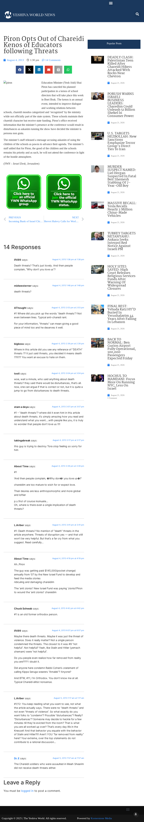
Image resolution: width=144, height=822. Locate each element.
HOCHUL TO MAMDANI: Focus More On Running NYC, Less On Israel (121, 382)
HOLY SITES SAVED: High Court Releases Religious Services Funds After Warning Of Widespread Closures (121, 277)
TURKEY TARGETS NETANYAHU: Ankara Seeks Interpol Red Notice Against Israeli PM (121, 241)
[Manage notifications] (136, 814)
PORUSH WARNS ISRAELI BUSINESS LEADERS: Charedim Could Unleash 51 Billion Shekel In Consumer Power (121, 105)
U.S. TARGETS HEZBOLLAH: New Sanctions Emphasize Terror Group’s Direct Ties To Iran (121, 141)
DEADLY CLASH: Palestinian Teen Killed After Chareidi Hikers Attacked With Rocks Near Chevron (120, 67)
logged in (27, 790)
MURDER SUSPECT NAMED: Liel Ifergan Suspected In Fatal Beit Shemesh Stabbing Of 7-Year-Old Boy (121, 176)
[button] (111, 3)
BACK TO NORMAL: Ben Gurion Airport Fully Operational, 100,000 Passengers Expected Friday (121, 349)
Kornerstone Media (101, 818)
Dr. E (16, 758)
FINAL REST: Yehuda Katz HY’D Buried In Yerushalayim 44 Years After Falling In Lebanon (121, 314)
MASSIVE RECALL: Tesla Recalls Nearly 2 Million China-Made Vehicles (121, 209)
